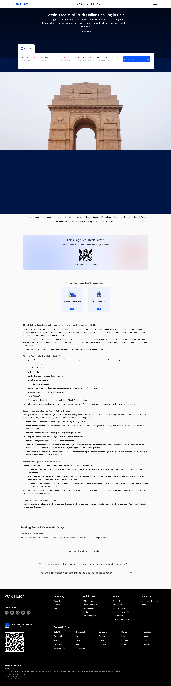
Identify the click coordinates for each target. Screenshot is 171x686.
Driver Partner (97, 4)
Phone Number (84, 57)
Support (154, 4)
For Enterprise (81, 4)
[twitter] (12, 613)
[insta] (18, 613)
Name (62, 57)
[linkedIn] (23, 613)
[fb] (7, 613)
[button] (26, 48)
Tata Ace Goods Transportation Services (57, 504)
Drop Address (46, 57)
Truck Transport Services (32, 504)
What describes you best (107, 57)
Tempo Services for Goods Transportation (112, 504)
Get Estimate (129, 59)
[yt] (29, 613)
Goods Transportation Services (84, 504)
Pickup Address (28, 57)
